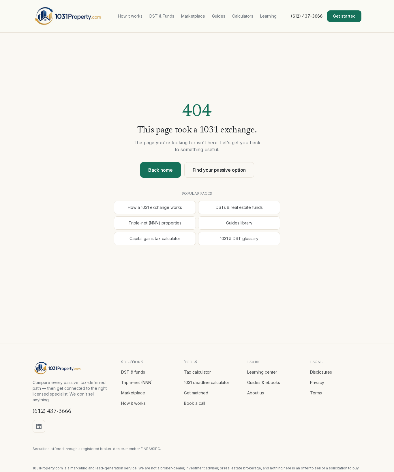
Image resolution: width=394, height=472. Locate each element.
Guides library (239, 222)
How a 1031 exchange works (155, 207)
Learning (268, 16)
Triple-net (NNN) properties (155, 222)
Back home (160, 170)
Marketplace (193, 16)
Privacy (317, 382)
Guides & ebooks (263, 382)
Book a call (194, 403)
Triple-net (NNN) (137, 382)
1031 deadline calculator (206, 382)
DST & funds (133, 372)
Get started (344, 16)
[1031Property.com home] (68, 16)
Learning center (262, 372)
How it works (130, 16)
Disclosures (321, 372)
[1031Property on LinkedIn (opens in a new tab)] (39, 426)
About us (255, 392)
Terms (316, 392)
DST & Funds (161, 16)
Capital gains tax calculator (155, 238)
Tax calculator (197, 372)
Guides (218, 16)
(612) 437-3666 (306, 16)
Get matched (196, 392)
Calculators (242, 16)
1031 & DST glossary (239, 238)
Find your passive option (219, 170)
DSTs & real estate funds (239, 207)
